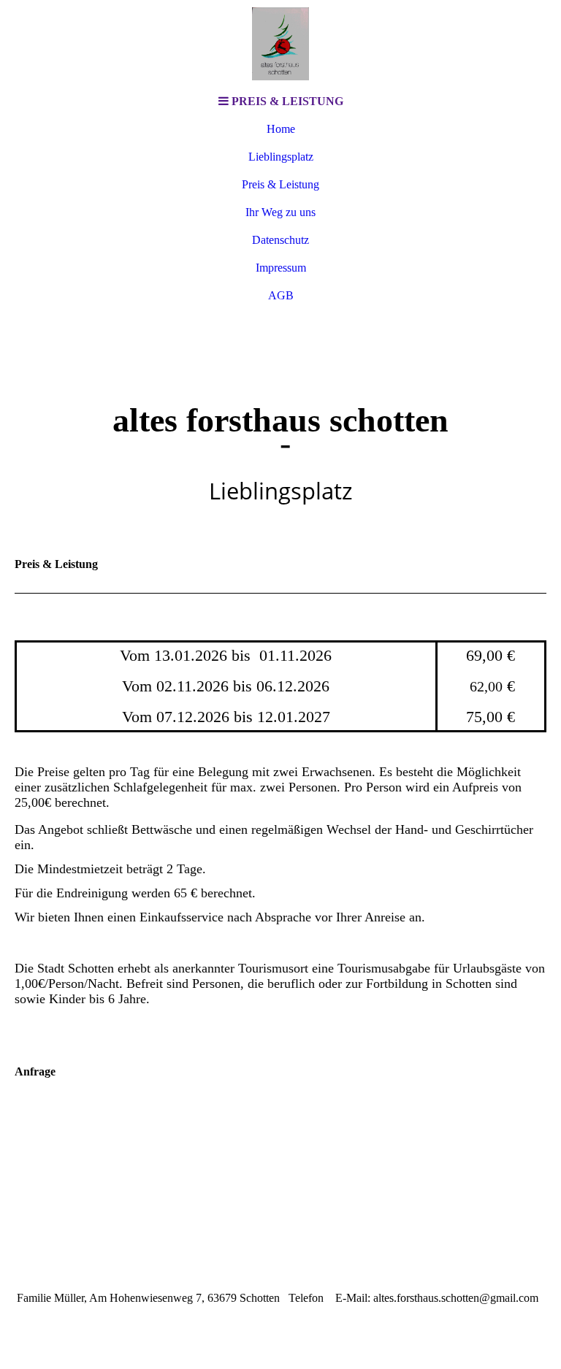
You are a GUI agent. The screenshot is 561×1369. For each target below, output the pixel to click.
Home (281, 129)
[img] (280, 43)
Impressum (281, 267)
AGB (281, 295)
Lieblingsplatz (280, 156)
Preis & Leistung (280, 184)
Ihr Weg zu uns (280, 212)
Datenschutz (280, 240)
